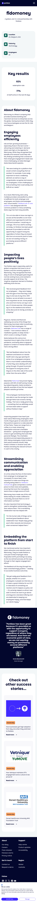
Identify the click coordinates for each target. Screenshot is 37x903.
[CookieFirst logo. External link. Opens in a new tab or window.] (2, 885)
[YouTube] (15, 881)
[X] (9, 881)
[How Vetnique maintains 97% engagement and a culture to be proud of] (18, 754)
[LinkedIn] (3, 881)
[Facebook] (12, 881)
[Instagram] (6, 881)
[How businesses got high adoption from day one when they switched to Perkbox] (18, 708)
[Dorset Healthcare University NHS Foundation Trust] (18, 800)
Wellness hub (15, 328)
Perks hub (15, 381)
